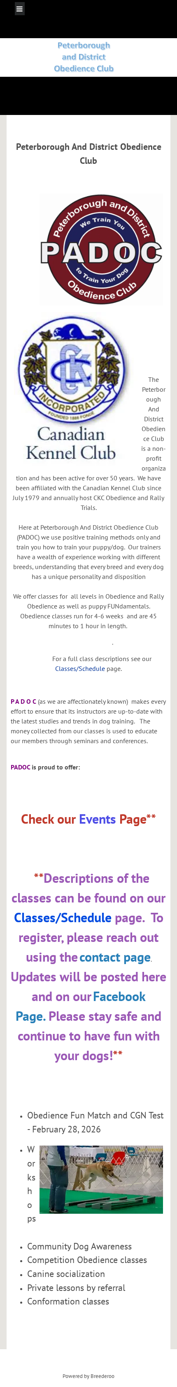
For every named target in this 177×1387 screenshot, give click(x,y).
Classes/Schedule (80, 668)
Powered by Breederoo (88, 1376)
